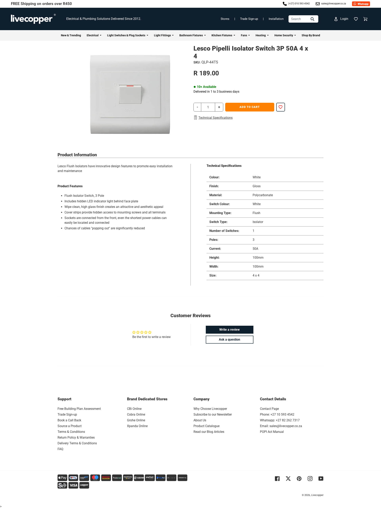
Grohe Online (136, 420)
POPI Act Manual (272, 432)
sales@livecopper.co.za (333, 3)
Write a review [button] (229, 329)
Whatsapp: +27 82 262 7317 (280, 420)
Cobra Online (136, 414)
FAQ (60, 449)
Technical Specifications (215, 118)
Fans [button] (244, 35)
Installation (276, 19)
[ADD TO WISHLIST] (280, 107)
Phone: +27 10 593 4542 (277, 414)
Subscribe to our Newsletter (212, 414)
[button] (355, 18)
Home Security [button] (284, 35)
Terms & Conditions (71, 432)
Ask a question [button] (229, 339)
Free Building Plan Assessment (79, 409)
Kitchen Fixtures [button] (222, 35)
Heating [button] (261, 35)
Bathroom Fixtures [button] (191, 35)
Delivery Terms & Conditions (77, 443)
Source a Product (70, 426)
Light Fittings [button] (162, 35)
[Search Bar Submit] (313, 19)
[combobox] (303, 19)
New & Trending (71, 35)
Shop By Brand (311, 35)
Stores (225, 19)
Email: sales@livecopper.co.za (281, 426)
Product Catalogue (206, 426)
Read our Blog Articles (208, 432)
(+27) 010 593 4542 (299, 3)
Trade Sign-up (249, 19)
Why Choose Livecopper (210, 409)
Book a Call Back (69, 420)
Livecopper (317, 495)
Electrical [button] (93, 35)
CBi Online (134, 409)
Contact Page (269, 409)
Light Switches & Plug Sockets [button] (126, 35)
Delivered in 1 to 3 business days (216, 91)
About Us (199, 420)
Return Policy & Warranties (76, 437)
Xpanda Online (137, 426)
